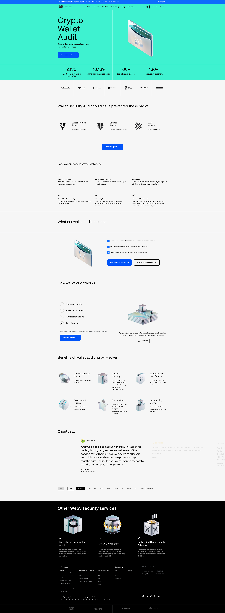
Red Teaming (63, 591)
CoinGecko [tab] (80, 488)
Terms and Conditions (147, 571)
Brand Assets (118, 578)
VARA (99, 578)
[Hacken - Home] (67, 6)
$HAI (129, 573)
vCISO (99, 584)
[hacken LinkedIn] (155, 596)
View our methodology (145, 262)
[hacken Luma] (159, 596)
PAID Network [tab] (150, 488)
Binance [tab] (89, 488)
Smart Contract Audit (65, 573)
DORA (99, 573)
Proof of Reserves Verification (67, 588)
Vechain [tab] (116, 488)
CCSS (99, 581)
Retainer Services (83, 575)
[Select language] (147, 7)
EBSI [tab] (122, 488)
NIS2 (99, 575)
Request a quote (66, 55)
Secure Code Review (65, 580)
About (116, 570)
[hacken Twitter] (143, 596)
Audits (89, 7)
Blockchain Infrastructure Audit (66, 576)
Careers (117, 575)
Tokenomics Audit (65, 586)
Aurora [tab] (101, 488)
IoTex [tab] (136, 488)
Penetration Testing (65, 583)
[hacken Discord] (151, 596)
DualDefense (82, 573)
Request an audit (157, 7)
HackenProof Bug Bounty (85, 581)
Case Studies (118, 573)
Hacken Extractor (83, 578)
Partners (130, 570)
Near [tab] (95, 488)
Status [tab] (142, 488)
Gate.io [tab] (108, 488)
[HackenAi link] (71, 609)
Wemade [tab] (129, 488)
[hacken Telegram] (147, 596)
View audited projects (118, 262)
